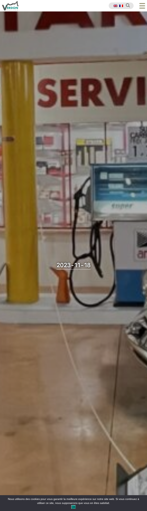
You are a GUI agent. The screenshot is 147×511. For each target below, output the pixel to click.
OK (73, 507)
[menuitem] (115, 5)
